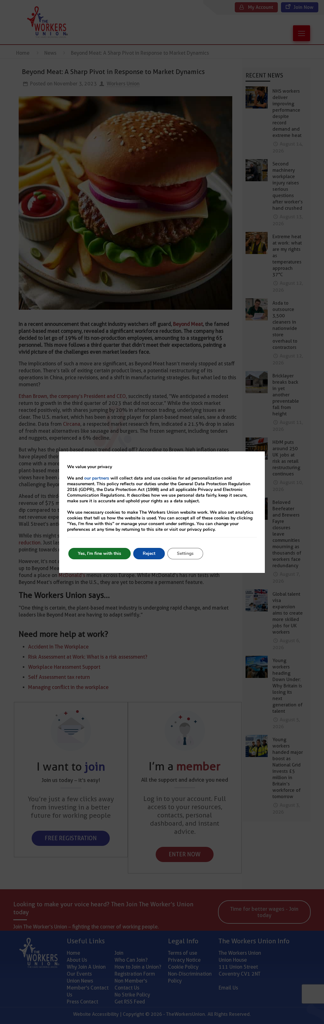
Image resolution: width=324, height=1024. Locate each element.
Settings (185, 553)
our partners (96, 478)
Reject (149, 553)
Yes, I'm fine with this (99, 553)
